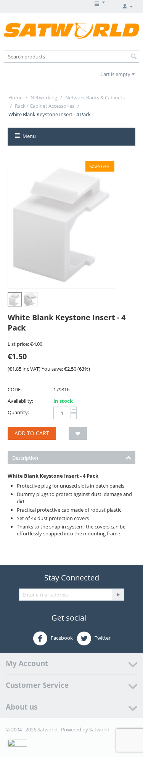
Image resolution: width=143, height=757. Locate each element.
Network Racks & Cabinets (95, 97)
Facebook (61, 637)
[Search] (133, 57)
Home (15, 97)
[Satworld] (71, 30)
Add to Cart (31, 433)
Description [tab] (25, 457)
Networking (44, 97)
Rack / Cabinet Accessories (44, 105)
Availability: (20, 400)
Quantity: (18, 412)
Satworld (99, 729)
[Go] (118, 594)
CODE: (15, 389)
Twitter (102, 637)
